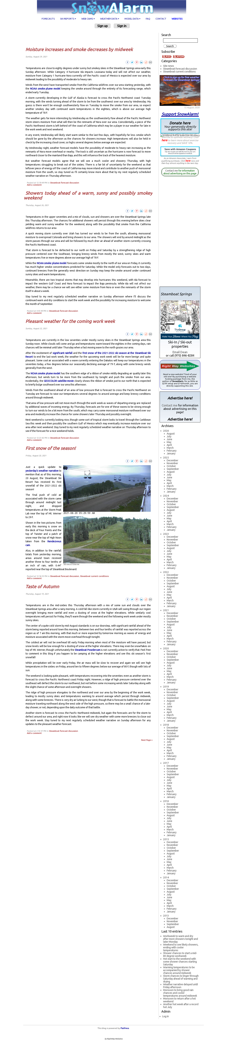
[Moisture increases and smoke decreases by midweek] (150, 62)
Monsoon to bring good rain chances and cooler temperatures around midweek (180, 993)
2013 (166, 915)
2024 (166, 495)
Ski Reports (67, 18)
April (169, 445)
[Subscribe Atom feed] (178, 56)
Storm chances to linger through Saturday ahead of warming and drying (181, 978)
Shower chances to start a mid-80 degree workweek (180, 954)
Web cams (87, 18)
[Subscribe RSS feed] (167, 56)
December (172, 460)
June (169, 439)
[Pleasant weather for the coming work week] (150, 334)
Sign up (102, 26)
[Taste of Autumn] (150, 599)
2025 (166, 457)
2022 (166, 572)
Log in (165, 1016)
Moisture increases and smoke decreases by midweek (79, 49)
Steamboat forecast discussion (64, 183)
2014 (166, 877)
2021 (166, 610)
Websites (177, 18)
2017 (166, 763)
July (169, 436)
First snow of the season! (51, 448)
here (164, 140)
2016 (166, 801)
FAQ (148, 18)
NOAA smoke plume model (45, 88)
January (171, 453)
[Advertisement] (89, 37)
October (171, 466)
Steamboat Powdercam (87, 649)
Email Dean (180, 352)
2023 (166, 533)
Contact (161, 18)
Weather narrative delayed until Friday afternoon (180, 986)
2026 (166, 430)
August (171, 433)
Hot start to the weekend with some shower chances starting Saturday (180, 961)
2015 (166, 839)
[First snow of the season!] (150, 461)
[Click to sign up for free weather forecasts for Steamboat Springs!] (180, 89)
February (171, 450)
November (172, 463)
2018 (166, 724)
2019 (166, 686)
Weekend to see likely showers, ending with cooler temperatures (180, 947)
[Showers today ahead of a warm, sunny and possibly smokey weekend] (150, 210)
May (169, 442)
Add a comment (34, 185)
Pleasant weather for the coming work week (70, 321)
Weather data (108, 18)
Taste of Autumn (42, 586)
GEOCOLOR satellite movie (59, 380)
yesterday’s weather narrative (42, 470)
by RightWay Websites (114, 1039)
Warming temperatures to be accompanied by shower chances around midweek (179, 970)
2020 (166, 648)
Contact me (171, 170)
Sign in (121, 26)
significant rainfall (63, 353)
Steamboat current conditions (94, 576)
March (170, 447)
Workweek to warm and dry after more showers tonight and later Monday (180, 939)
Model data (131, 18)
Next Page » (147, 740)
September (173, 469)
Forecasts (48, 18)
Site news (168, 65)
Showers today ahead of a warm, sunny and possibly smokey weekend (88, 195)
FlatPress (125, 1028)
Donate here (180, 126)
